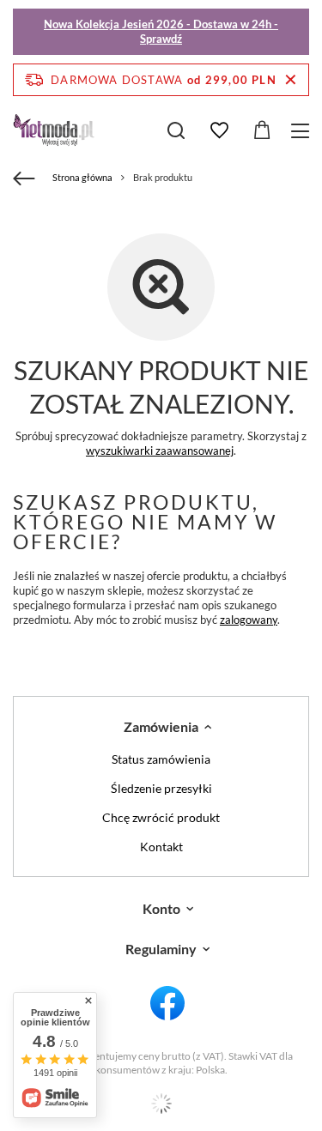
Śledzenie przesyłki (161, 788)
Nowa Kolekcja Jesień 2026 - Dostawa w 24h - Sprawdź (161, 31)
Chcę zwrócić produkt (161, 818)
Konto (161, 908)
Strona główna (82, 177)
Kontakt (161, 847)
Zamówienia (161, 726)
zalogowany (248, 619)
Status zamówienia (161, 759)
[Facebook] (167, 1004)
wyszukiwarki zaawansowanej (160, 450)
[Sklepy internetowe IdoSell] (161, 1103)
